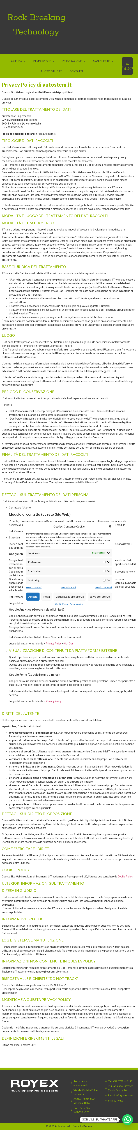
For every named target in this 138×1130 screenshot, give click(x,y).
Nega (46, 596)
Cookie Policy (61, 603)
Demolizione (42, 61)
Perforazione (72, 61)
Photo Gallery (51, 71)
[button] (110, 526)
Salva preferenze (100, 596)
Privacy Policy (53, 643)
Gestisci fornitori (103, 587)
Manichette (101, 61)
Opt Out (68, 643)
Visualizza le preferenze (70, 596)
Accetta (33, 596)
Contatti (76, 71)
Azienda (16, 61)
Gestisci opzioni (34, 587)
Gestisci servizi (68, 587)
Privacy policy (76, 603)
